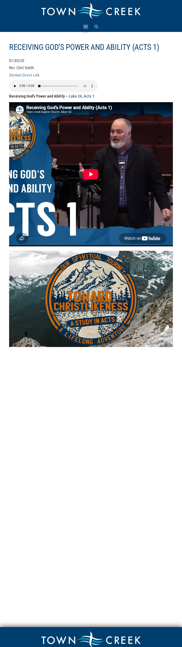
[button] (85, 26)
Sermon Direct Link (24, 75)
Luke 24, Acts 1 (81, 96)
